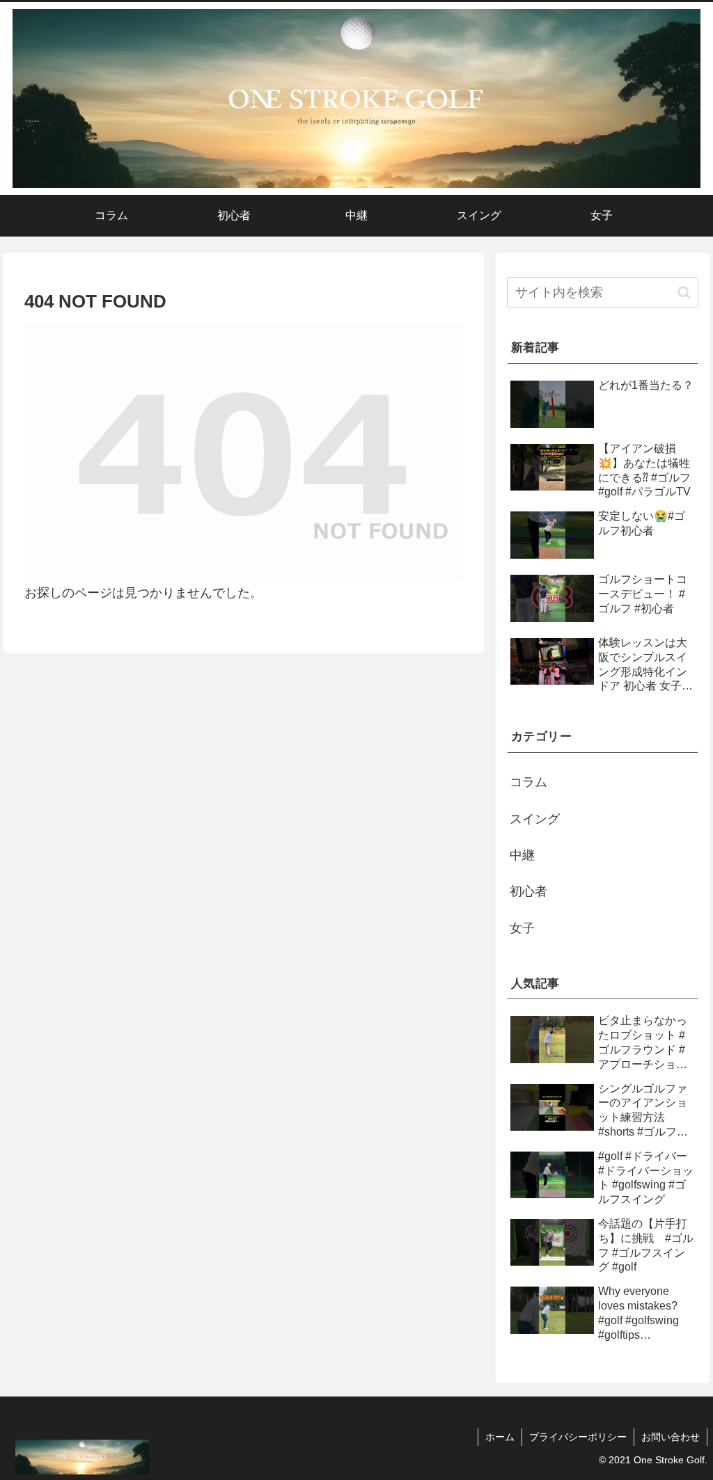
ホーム (500, 1436)
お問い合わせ (670, 1436)
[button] (684, 293)
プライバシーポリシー (578, 1436)
